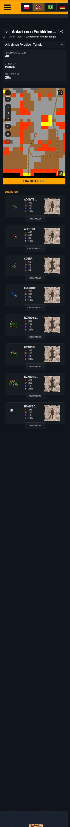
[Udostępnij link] (61, 31)
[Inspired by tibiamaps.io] (60, 173)
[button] (35, 134)
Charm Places (16, 37)
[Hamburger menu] (7, 8)
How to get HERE (34, 181)
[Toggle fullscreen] (60, 93)
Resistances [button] (35, 219)
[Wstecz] (6, 31)
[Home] (4, 37)
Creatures (11, 192)
